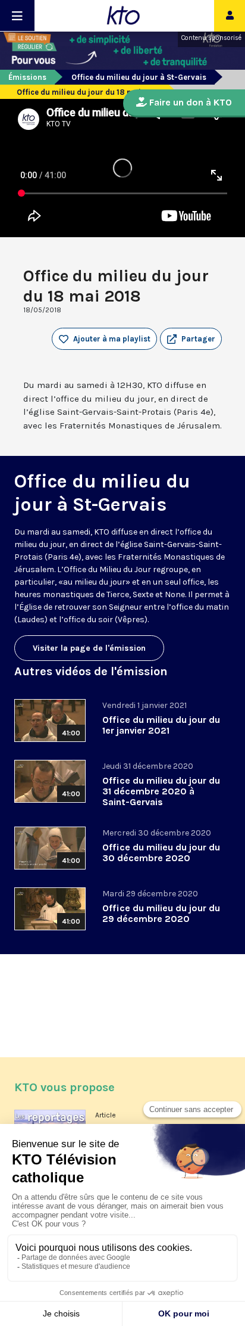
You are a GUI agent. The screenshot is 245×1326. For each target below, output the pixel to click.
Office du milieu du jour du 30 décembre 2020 (161, 852)
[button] (191, 339)
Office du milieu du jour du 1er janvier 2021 (161, 725)
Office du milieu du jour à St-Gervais (138, 77)
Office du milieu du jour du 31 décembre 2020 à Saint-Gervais (161, 791)
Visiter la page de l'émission (89, 648)
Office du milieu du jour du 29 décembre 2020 (161, 913)
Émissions (27, 77)
